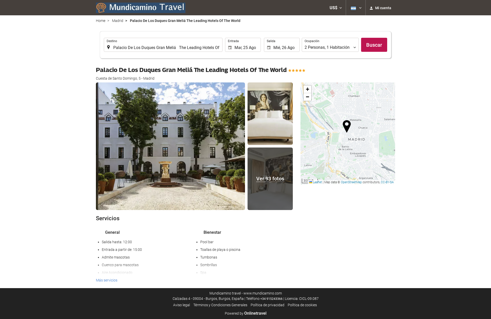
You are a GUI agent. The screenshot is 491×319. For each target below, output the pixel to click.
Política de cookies (302, 305)
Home (100, 21)
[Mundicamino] (140, 7)
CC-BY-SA (387, 182)
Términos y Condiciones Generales (220, 305)
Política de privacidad (267, 305)
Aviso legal (181, 305)
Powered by (245, 313)
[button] (336, 7)
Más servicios (106, 280)
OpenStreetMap (351, 182)
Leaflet (317, 182)
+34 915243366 (271, 299)
